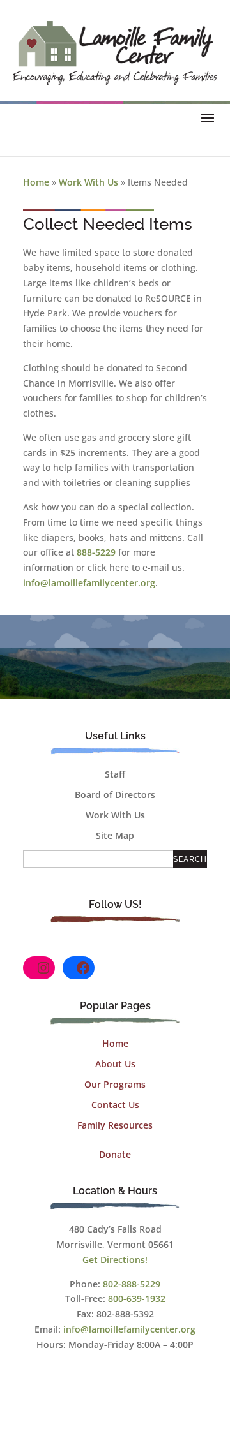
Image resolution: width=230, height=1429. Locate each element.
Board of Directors (115, 795)
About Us (115, 1064)
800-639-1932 (136, 1298)
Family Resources (115, 1125)
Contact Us (115, 1105)
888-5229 (96, 552)
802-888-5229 (131, 1284)
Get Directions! (115, 1260)
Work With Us (88, 182)
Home (36, 182)
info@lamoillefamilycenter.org (89, 583)
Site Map (115, 835)
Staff (115, 774)
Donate (115, 1154)
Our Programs (115, 1084)
